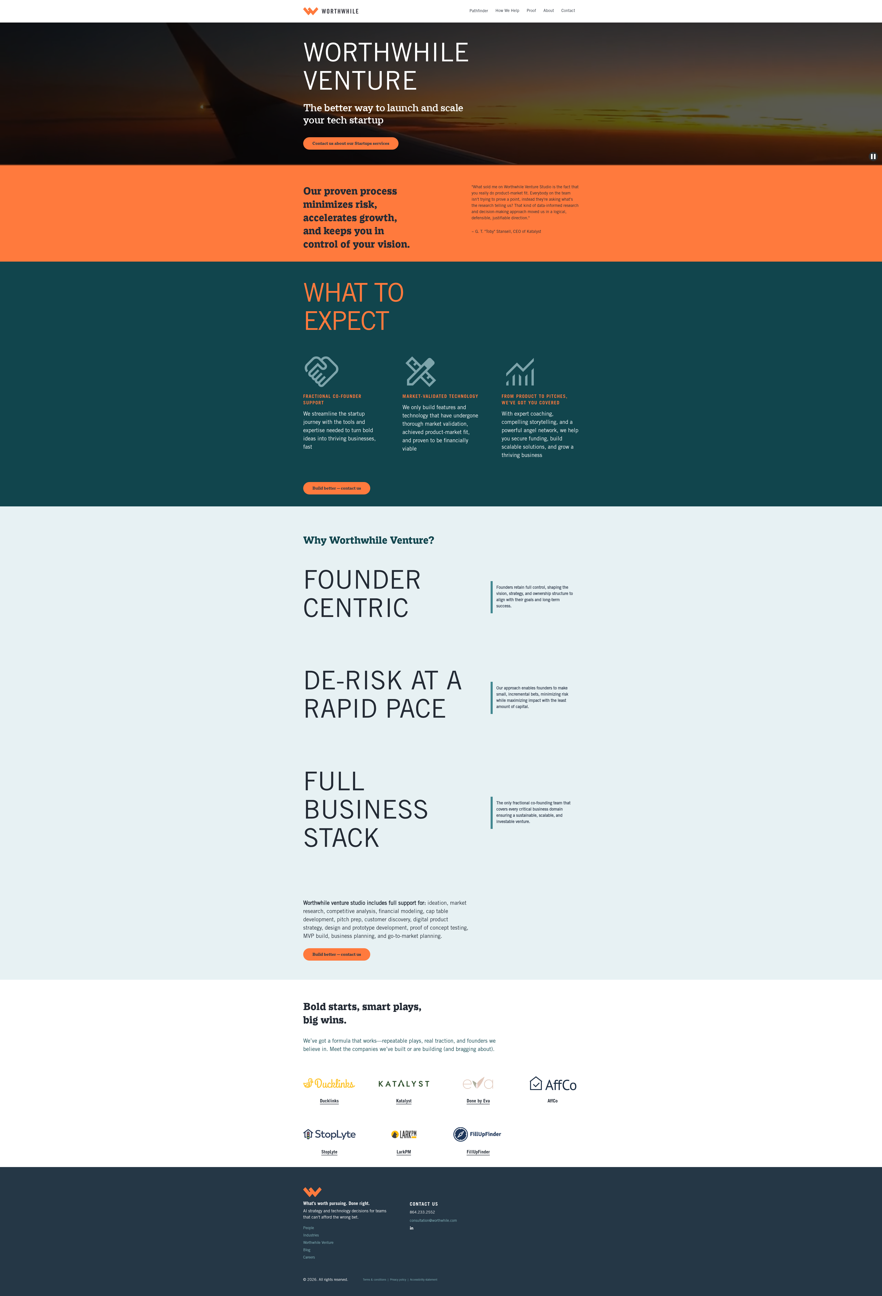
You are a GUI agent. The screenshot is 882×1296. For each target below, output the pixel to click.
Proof (531, 11)
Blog (306, 1250)
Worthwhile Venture (318, 1243)
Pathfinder (478, 11)
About (548, 11)
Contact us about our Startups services (350, 143)
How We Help (507, 11)
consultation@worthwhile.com (433, 1221)
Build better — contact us (336, 488)
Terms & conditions (374, 1280)
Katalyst (404, 1101)
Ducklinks (329, 1101)
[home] (330, 11)
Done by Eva (478, 1101)
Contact (568, 11)
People (308, 1228)
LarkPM (404, 1152)
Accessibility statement (423, 1280)
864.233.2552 (422, 1212)
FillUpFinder (478, 1152)
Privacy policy (398, 1280)
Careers (309, 1257)
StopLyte (329, 1152)
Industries (311, 1235)
